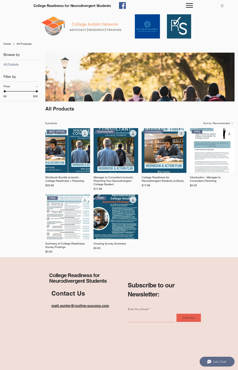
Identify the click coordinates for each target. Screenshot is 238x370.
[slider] (5, 91)
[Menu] (189, 5)
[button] (222, 5)
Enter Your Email (138, 309)
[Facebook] (122, 5)
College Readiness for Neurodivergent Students (78, 278)
